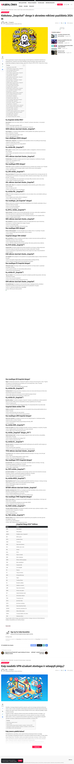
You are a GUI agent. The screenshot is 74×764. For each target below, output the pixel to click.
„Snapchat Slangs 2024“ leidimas (14, 116)
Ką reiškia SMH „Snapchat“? (13, 100)
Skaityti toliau (37, 746)
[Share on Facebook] (60, 23)
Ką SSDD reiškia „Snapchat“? (13, 113)
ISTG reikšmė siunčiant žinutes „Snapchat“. (15, 72)
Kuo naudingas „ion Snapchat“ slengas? (14, 79)
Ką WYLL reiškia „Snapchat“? (12, 81)
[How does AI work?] (54, 52)
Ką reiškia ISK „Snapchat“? (12, 95)
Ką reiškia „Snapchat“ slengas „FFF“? (14, 102)
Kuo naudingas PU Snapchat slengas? (14, 89)
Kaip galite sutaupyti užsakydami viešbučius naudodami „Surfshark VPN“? (21, 726)
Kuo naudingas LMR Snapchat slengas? (15, 99)
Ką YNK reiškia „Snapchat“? (13, 115)
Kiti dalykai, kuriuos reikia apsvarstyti (14, 727)
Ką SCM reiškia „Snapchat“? (12, 86)
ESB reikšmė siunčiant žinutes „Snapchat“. (15, 88)
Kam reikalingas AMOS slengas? (13, 69)
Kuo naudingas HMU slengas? (12, 74)
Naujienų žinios (9, 4)
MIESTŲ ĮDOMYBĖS (61, 36)
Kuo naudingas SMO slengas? (12, 84)
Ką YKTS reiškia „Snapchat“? (13, 107)
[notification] (64, 4)
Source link (8, 625)
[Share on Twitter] (61, 23)
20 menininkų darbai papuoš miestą (64, 34)
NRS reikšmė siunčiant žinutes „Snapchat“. (15, 82)
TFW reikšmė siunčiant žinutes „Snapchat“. (16, 105)
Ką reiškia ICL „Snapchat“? (12, 103)
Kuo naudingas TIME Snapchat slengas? (15, 112)
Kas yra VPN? (9, 723)
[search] (66, 4)
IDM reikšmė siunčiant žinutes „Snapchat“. (15, 92)
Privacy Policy (38, 639)
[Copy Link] (63, 23)
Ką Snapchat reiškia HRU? (11, 67)
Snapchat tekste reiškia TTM (13, 98)
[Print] (65, 23)
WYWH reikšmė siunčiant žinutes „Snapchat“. (16, 110)
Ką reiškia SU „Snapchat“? (12, 96)
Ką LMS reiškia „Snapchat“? (12, 75)
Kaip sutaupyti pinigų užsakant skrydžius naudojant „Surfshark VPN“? (20, 725)
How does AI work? (61, 51)
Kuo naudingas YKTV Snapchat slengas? (15, 106)
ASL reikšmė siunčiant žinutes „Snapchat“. (15, 77)
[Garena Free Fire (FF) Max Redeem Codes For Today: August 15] (54, 41)
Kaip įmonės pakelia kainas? (12, 722)
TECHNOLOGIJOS (5, 12)
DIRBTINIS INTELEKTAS (61, 52)
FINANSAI (59, 48)
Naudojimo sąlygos (13, 761)
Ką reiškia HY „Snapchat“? (12, 91)
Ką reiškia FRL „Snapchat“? (12, 78)
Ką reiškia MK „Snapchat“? (12, 71)
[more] (56, 4)
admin (6, 22)
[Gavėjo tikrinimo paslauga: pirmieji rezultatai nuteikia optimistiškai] (54, 47)
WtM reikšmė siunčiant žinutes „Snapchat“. (15, 68)
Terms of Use (18, 639)
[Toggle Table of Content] (23, 65)
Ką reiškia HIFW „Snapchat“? (12, 109)
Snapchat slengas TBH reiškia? (13, 85)
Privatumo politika (5, 761)
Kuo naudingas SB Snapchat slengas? (14, 93)
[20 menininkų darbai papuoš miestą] (54, 36)
